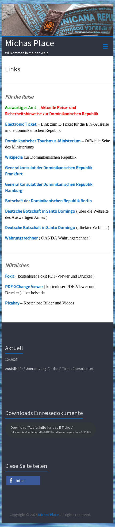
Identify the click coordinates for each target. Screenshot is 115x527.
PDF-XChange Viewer (24, 286)
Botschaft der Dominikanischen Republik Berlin (48, 200)
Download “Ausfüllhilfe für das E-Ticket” (51, 429)
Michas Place (29, 43)
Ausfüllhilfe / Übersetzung (26, 368)
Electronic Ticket (21, 124)
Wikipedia (14, 157)
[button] (23, 480)
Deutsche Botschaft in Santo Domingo (40, 211)
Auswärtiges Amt (20, 107)
